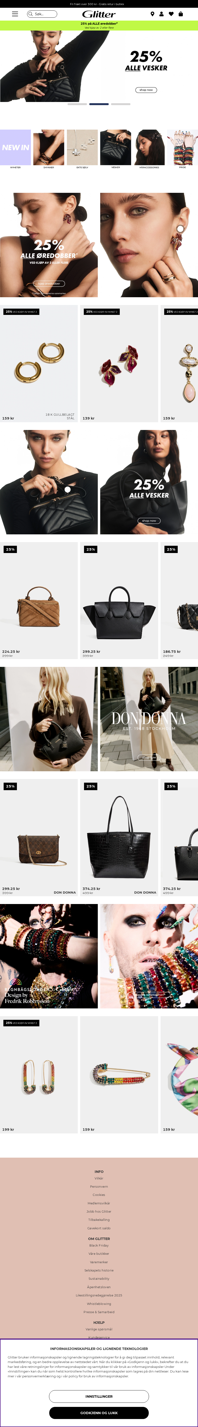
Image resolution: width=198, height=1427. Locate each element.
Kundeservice (99, 1337)
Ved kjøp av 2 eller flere (99, 27)
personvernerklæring (39, 1376)
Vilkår (99, 1178)
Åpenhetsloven (99, 1287)
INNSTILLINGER (99, 1396)
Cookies (99, 1195)
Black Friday (99, 1245)
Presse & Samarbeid (99, 1312)
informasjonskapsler (112, 1376)
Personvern (99, 1186)
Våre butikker (99, 1253)
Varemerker (99, 1262)
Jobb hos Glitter (99, 1211)
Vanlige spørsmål (99, 1329)
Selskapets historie (99, 1270)
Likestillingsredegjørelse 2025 (99, 1295)
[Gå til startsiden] (99, 14)
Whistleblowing (99, 1304)
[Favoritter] (174, 14)
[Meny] (15, 14)
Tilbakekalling (99, 1220)
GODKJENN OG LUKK (99, 1413)
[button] (164, 14)
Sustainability (99, 1278)
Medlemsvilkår (99, 1203)
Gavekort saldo (99, 1228)
